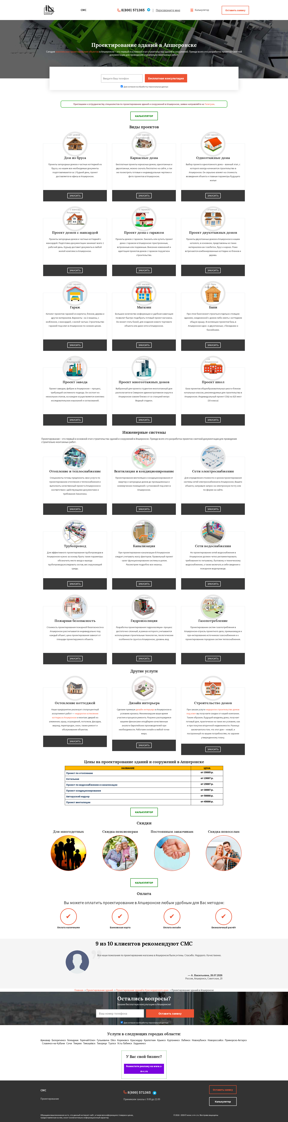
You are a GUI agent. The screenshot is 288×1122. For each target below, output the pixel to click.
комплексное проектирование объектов (77, 51)
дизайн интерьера (145, 709)
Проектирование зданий (99, 990)
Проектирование (49, 1098)
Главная (78, 990)
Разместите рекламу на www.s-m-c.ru (144, 1069)
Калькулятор (201, 10)
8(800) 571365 (133, 10)
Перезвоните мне (168, 10)
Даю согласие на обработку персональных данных (145, 86)
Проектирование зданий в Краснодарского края (142, 990)
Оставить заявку (235, 10)
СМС (43, 1090)
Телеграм (209, 104)
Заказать (75, 195)
